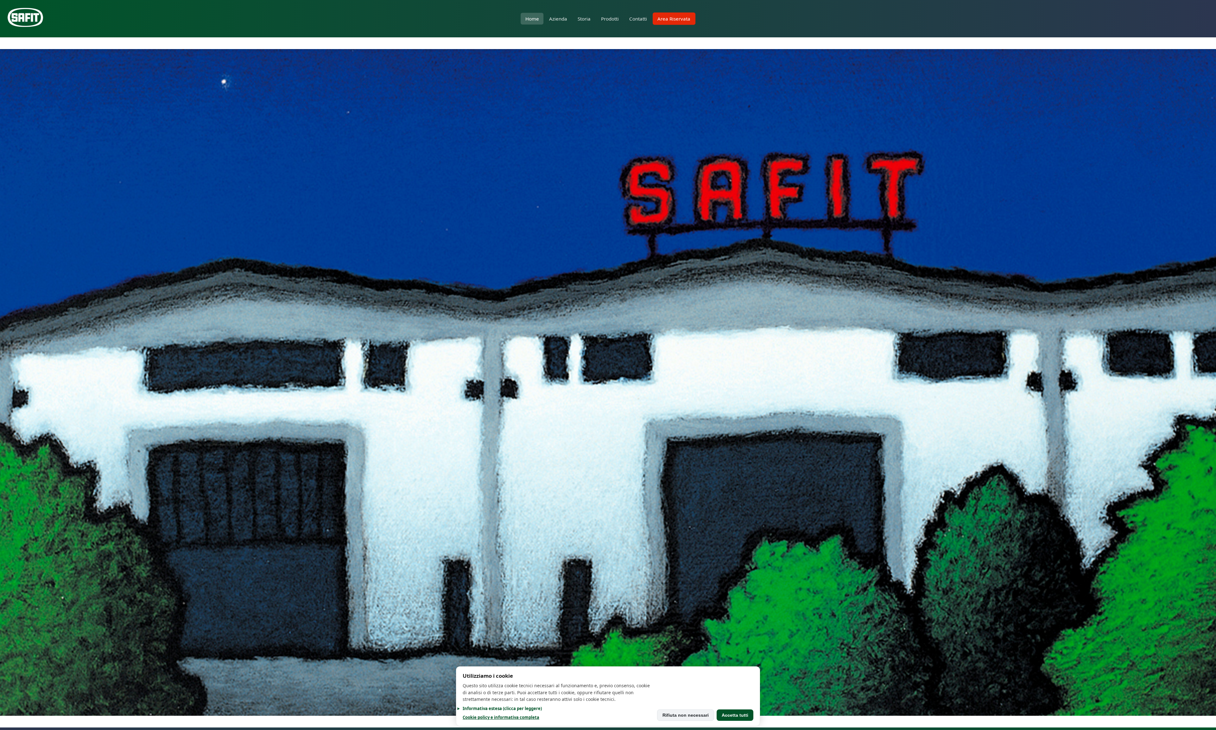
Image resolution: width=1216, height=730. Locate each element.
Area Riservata (673, 19)
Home (532, 19)
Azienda (558, 19)
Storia (584, 19)
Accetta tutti (735, 715)
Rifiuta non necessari (685, 715)
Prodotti (610, 19)
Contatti (638, 19)
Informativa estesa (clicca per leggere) (502, 708)
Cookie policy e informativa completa (501, 717)
